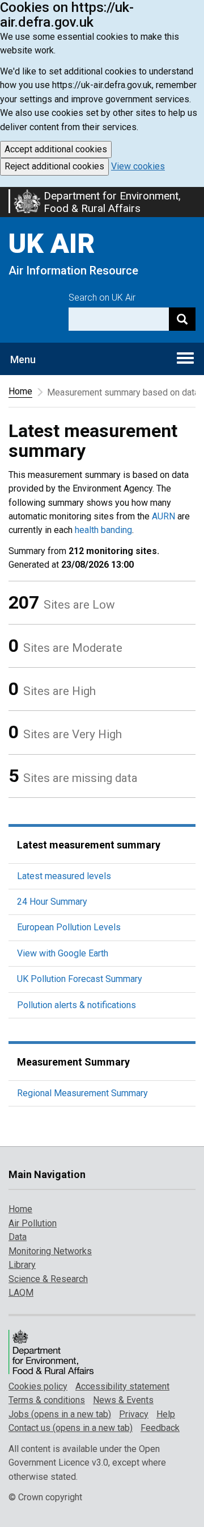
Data (17, 1236)
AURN (163, 516)
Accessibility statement (122, 1386)
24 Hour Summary (52, 901)
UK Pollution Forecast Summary (79, 978)
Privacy (133, 1414)
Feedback (160, 1427)
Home (20, 391)
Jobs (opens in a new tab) (59, 1414)
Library (22, 1264)
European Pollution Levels (69, 927)
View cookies (138, 166)
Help (165, 1414)
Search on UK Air (102, 297)
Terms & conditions (46, 1400)
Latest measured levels (64, 876)
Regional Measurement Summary (82, 1093)
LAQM (20, 1292)
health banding (103, 530)
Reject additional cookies (54, 166)
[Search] (182, 319)
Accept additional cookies (56, 149)
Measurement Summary (73, 1062)
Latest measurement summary (88, 845)
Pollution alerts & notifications (76, 1005)
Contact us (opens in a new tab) (70, 1427)
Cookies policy (37, 1386)
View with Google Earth (62, 953)
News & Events (123, 1400)
